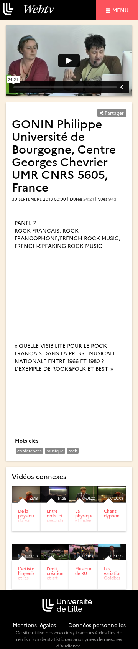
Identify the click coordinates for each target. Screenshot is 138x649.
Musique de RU (83, 571)
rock (72, 451)
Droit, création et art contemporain (61, 575)
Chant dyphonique (116, 513)
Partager (114, 112)
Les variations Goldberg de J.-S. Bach (114, 578)
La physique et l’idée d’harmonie (86, 518)
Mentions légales (34, 625)
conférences (29, 451)
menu (121, 10)
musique (55, 451)
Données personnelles (97, 625)
